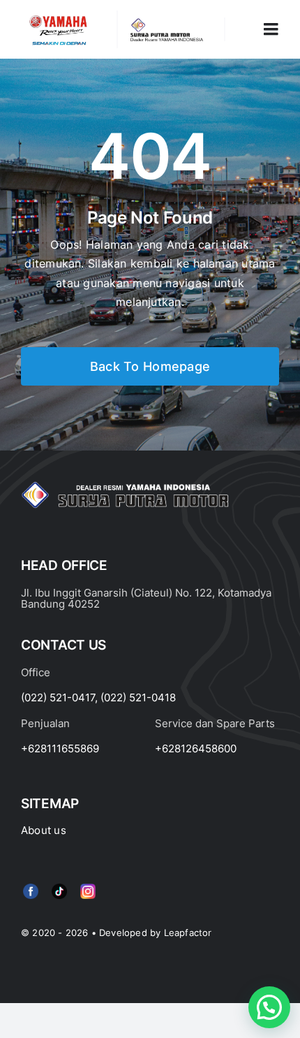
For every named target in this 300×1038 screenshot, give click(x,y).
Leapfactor (188, 932)
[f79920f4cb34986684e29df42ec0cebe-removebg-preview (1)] (30, 886)
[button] (269, 1007)
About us (43, 830)
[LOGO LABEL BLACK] (165, 23)
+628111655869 (60, 748)
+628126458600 (196, 748)
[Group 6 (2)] (87, 886)
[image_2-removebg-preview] (58, 16)
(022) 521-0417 (58, 697)
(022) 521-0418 (138, 697)
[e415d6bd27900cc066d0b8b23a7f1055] (59, 886)
